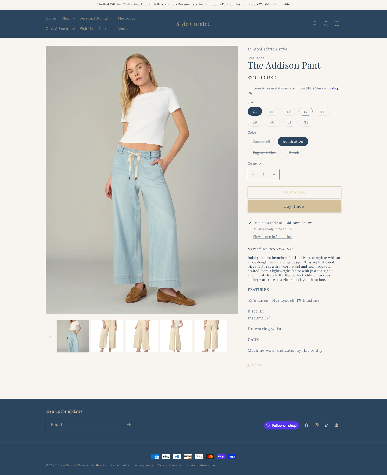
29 (257, 123)
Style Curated (67, 465)
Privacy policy (144, 465)
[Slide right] (233, 336)
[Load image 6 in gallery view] (211, 336)
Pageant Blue (267, 153)
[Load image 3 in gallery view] (107, 336)
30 (275, 123)
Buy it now (294, 206)
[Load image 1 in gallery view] (73, 336)
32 (309, 123)
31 (292, 123)
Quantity (255, 163)
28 (325, 112)
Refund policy (120, 465)
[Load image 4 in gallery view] (142, 336)
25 (274, 112)
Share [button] (257, 365)
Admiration (293, 141)
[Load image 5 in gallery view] (176, 336)
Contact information (201, 465)
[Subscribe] (128, 424)
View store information (272, 236)
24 (255, 111)
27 (305, 111)
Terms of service (170, 465)
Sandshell (264, 142)
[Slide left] (51, 336)
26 (291, 112)
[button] (68, 18)
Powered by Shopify (92, 465)
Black (296, 153)
